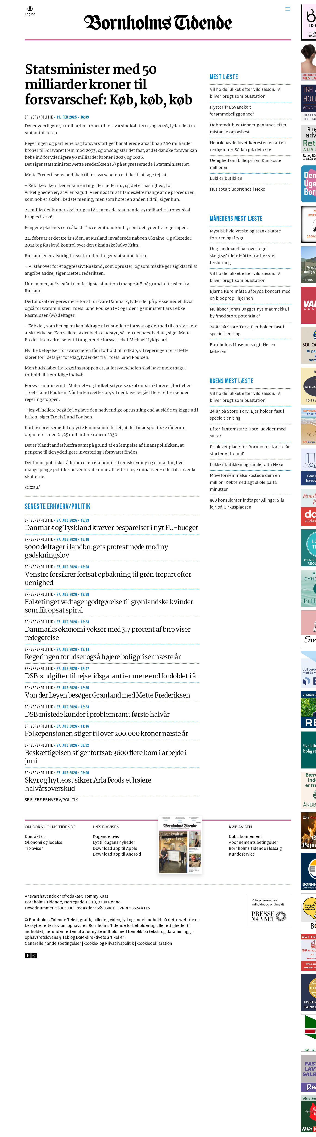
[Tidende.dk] (158, 22)
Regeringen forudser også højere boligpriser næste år (103, 657)
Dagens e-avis (106, 837)
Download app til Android (117, 854)
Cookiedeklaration (154, 943)
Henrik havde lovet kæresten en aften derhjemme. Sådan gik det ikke (248, 146)
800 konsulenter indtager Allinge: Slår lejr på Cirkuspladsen (247, 504)
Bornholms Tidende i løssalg (255, 848)
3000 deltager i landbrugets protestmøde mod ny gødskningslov (96, 551)
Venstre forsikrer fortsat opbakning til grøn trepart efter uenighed (108, 579)
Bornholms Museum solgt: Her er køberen (243, 348)
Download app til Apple (115, 848)
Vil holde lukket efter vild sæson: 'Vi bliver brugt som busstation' (245, 93)
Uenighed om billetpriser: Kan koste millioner (245, 164)
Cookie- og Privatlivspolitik (109, 943)
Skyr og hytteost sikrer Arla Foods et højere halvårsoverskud (88, 785)
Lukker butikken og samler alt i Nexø (246, 465)
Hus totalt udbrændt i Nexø (237, 189)
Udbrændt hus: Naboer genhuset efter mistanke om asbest (248, 129)
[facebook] (28, 955)
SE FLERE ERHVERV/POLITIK (51, 800)
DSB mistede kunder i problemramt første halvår (97, 714)
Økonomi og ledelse (43, 842)
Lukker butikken (226, 179)
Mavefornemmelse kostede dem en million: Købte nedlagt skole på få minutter (245, 483)
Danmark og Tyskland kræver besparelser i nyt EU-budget (111, 528)
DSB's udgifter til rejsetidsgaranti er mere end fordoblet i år (111, 676)
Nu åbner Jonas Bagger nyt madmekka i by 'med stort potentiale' (249, 313)
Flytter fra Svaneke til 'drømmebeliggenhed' (232, 111)
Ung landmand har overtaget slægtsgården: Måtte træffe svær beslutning (243, 256)
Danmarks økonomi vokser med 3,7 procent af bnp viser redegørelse (107, 634)
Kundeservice (242, 854)
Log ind (30, 14)
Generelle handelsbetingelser (53, 943)
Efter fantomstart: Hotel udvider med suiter (248, 433)
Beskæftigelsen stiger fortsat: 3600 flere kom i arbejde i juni (105, 757)
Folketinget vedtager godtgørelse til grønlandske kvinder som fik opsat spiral (109, 606)
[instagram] (34, 955)
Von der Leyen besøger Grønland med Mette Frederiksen (107, 695)
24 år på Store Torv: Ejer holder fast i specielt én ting (247, 330)
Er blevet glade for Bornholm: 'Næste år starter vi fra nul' (250, 450)
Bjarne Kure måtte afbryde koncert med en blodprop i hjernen (250, 295)
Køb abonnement (245, 837)
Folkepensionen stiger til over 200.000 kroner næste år (106, 734)
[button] (287, 9)
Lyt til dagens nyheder (114, 842)
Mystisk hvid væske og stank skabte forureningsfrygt (245, 235)
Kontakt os (35, 837)
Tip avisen (34, 848)
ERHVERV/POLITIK (39, 117)
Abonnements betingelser (253, 842)
